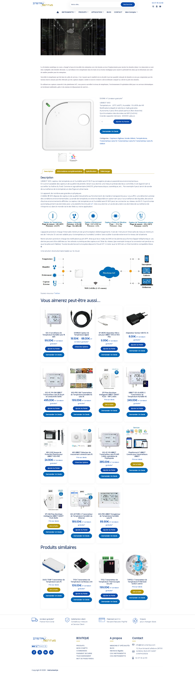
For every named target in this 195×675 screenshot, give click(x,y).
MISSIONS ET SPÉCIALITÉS (120, 645)
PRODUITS (80, 645)
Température (141, 138)
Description (48, 171)
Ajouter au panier (122, 122)
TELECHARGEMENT (83, 656)
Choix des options (81, 347)
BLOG (112, 648)
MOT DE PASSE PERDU (85, 658)
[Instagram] (51, 652)
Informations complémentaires (69, 171)
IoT (91, 204)
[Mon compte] (156, 6)
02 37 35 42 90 (157, 3)
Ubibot (102, 143)
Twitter (57, 293)
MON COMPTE (82, 648)
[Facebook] (34, 652)
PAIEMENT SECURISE (84, 653)
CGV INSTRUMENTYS (118, 653)
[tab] (48, 171)
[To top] (186, 667)
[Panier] (160, 6)
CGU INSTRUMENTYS (118, 656)
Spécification (91, 171)
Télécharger (105, 171)
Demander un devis (110, 131)
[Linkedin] (45, 652)
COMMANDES (81, 651)
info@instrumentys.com (145, 645)
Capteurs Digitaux (117, 138)
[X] (39, 652)
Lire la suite (109, 405)
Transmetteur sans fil (108, 141)
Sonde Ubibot (130, 138)
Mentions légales (116, 651)
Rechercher (127, 4)
